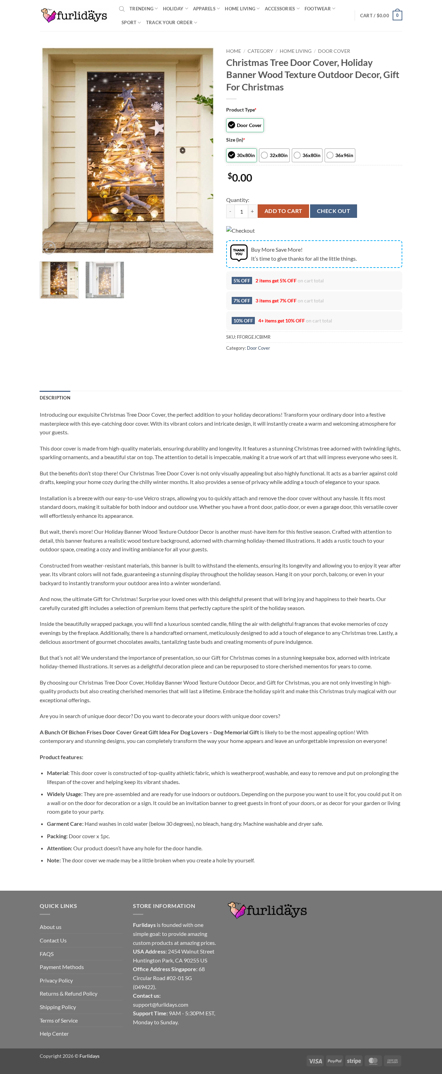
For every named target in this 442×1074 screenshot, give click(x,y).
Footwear (318, 8)
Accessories (280, 8)
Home (233, 51)
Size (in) (235, 140)
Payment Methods (62, 967)
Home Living (240, 8)
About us (50, 926)
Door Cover (334, 51)
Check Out (333, 211)
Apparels (204, 8)
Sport (129, 22)
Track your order (169, 22)
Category (260, 51)
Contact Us (53, 940)
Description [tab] (55, 397)
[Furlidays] (74, 15)
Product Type (241, 110)
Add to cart (283, 211)
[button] (381, 15)
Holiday (173, 8)
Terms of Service (59, 1020)
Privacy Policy (56, 980)
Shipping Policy (58, 1007)
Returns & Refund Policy (68, 993)
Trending (141, 8)
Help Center (54, 1033)
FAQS (47, 953)
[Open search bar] (122, 8)
